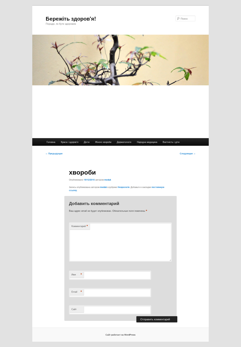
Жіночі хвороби (103, 142)
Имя (76, 274)
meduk (107, 179)
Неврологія (123, 187)
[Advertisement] (120, 111)
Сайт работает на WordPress (120, 334)
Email (76, 292)
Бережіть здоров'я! (71, 18)
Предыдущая (54, 153)
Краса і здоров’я (69, 142)
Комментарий (79, 226)
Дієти (86, 142)
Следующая (187, 153)
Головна (51, 142)
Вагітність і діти (171, 142)
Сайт (74, 309)
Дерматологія (124, 142)
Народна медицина (147, 142)
